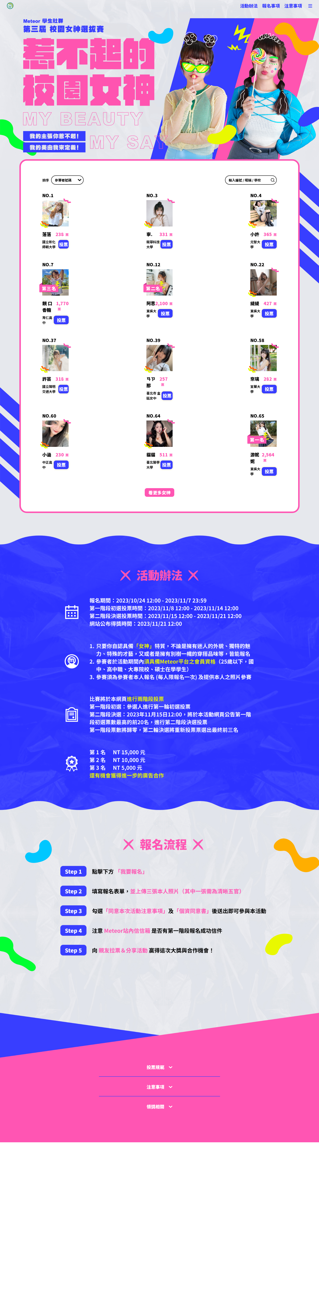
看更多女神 (159, 492)
